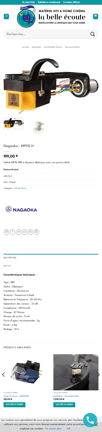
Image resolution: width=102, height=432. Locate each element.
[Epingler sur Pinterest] (30, 232)
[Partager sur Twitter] (18, 232)
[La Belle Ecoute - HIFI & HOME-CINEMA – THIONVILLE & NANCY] (51, 16)
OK (68, 428)
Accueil (25, 47)
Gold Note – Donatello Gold (66, 396)
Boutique (36, 47)
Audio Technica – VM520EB (16, 396)
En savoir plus (53, 428)
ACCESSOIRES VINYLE (53, 47)
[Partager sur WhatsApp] (6, 232)
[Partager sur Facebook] (12, 232)
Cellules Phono (72, 47)
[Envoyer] (92, 34)
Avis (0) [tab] (7, 266)
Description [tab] (10, 258)
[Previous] (11, 86)
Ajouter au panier (14, 404)
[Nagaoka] (21, 209)
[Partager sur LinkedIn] (36, 232)
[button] (6, 17)
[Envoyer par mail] (24, 232)
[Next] (90, 86)
